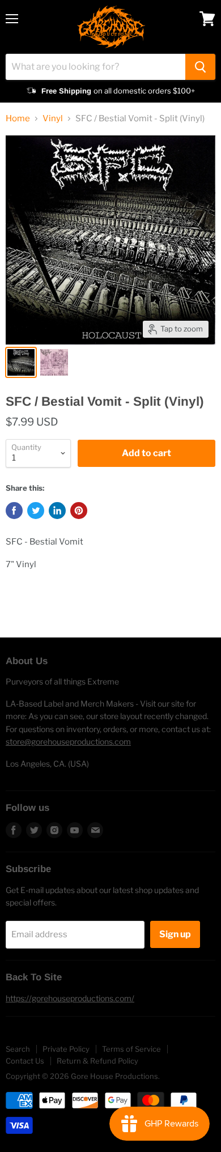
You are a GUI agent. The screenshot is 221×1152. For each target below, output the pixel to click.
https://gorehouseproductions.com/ (70, 998)
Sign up (175, 934)
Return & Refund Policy (97, 1060)
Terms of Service (131, 1048)
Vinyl (52, 119)
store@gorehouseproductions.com (68, 741)
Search (18, 1048)
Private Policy (66, 1048)
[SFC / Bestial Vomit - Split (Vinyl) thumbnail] (21, 362)
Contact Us (25, 1060)
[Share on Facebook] (14, 510)
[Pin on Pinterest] (78, 510)
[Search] (200, 67)
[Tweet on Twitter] (35, 510)
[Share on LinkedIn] (57, 510)
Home (18, 119)
